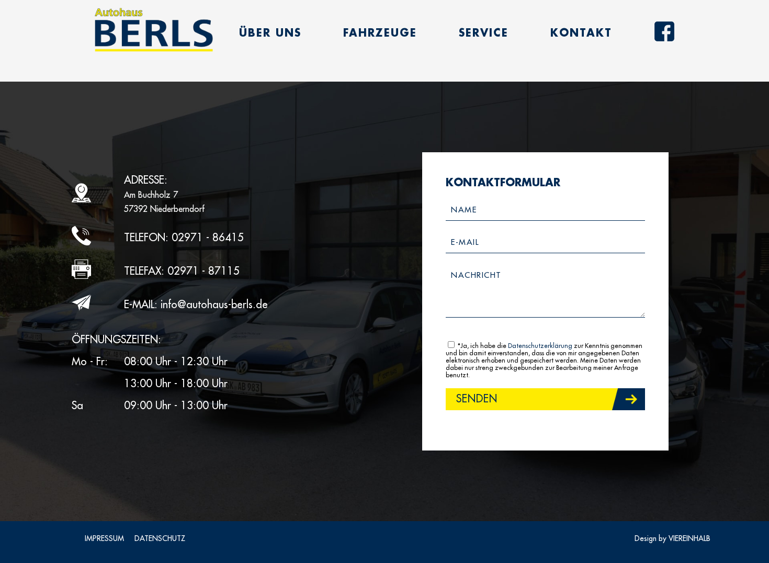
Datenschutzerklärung (540, 346)
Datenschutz (159, 538)
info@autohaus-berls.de (214, 304)
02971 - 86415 (208, 237)
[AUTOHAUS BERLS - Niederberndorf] (153, 30)
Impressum (104, 538)
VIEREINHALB (689, 538)
